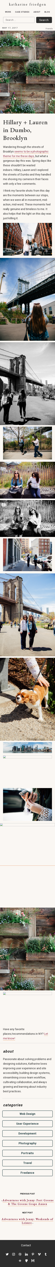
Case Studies (22, 12)
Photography (28, 1143)
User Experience (27, 1123)
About (36, 12)
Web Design (27, 1113)
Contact (26, 1245)
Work (8, 12)
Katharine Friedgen (27, 4)
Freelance (27, 1172)
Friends (49, 28)
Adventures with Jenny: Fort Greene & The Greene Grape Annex (28, 1202)
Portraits (27, 1153)
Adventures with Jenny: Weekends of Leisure (27, 1221)
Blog (47, 12)
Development (27, 1133)
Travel (27, 1163)
